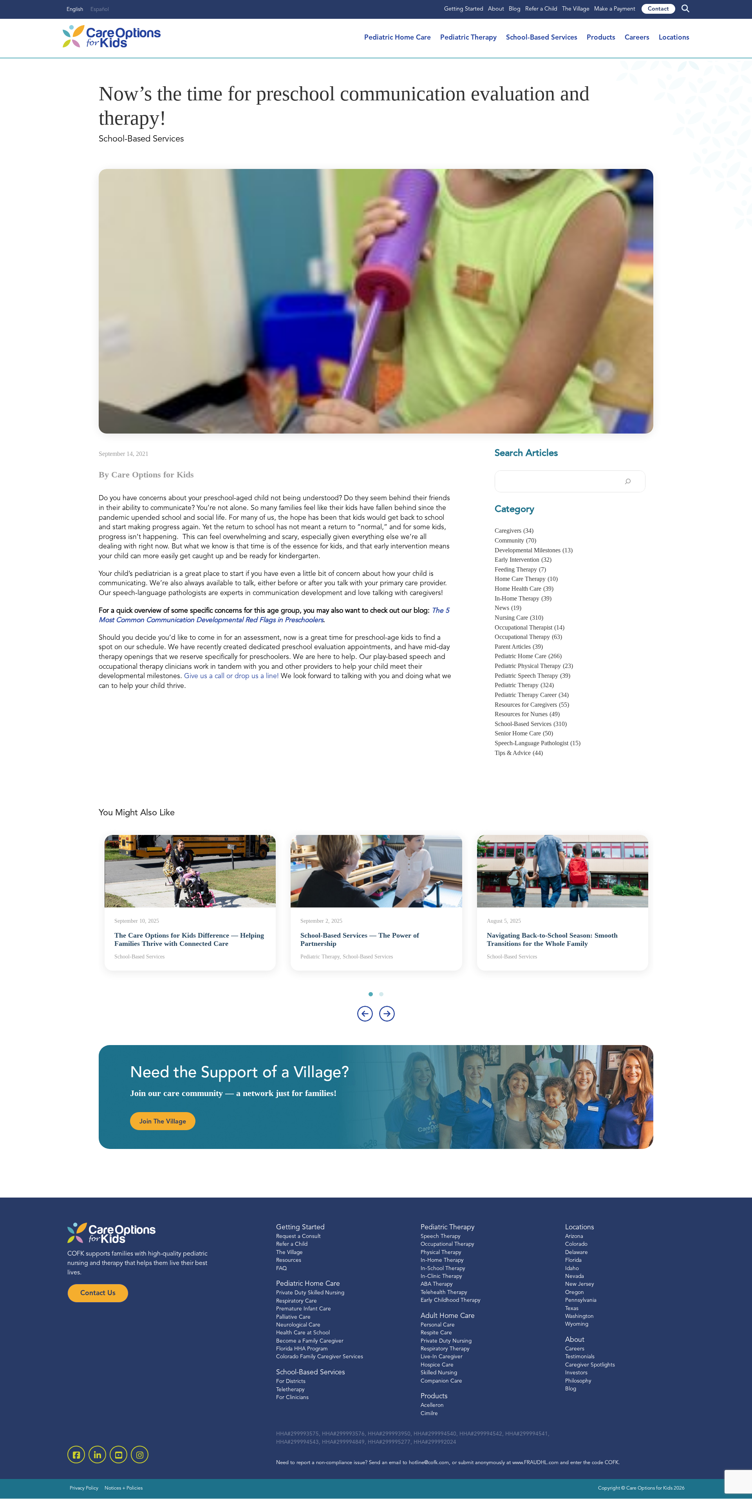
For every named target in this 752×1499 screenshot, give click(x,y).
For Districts (291, 1381)
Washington (579, 1316)
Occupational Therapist (529, 627)
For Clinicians (292, 1397)
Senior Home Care (524, 733)
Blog (515, 9)
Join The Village (162, 1122)
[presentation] (365, 1014)
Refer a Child (541, 9)
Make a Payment (614, 9)
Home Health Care (524, 588)
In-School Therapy (443, 1268)
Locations (674, 37)
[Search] (628, 481)
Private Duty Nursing (446, 1341)
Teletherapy (290, 1389)
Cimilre (429, 1413)
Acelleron (432, 1405)
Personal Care (438, 1325)
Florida (573, 1260)
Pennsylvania (581, 1300)
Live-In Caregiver (442, 1356)
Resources (288, 1260)
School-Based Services (541, 37)
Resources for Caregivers (532, 704)
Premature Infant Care (303, 1309)
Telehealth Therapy (444, 1292)
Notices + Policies (124, 1488)
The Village (575, 9)
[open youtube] (118, 1454)
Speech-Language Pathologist (537, 743)
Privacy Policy (84, 1488)
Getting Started (463, 9)
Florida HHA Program (302, 1349)
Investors (576, 1373)
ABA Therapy (437, 1284)
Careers (637, 37)
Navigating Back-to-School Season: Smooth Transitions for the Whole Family (552, 939)
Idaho (572, 1268)
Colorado (576, 1244)
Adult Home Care (448, 1316)
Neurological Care (298, 1325)
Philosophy (578, 1381)
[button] (371, 994)
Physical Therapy (441, 1252)
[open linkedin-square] (97, 1454)
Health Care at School (303, 1333)
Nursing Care (519, 617)
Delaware (576, 1252)
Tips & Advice (519, 753)
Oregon (574, 1292)
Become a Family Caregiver (309, 1341)
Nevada (574, 1276)
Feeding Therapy (520, 569)
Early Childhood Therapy (451, 1300)
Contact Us (98, 1293)
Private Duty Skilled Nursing (310, 1293)
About (496, 9)
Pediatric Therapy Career (532, 694)
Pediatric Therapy (468, 37)
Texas (571, 1308)
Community (515, 540)
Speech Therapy (441, 1236)
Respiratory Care (296, 1301)
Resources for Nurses (527, 714)
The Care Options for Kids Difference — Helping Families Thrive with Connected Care (189, 939)
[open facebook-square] (76, 1454)
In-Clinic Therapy (441, 1276)
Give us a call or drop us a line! (231, 676)
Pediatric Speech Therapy (532, 675)
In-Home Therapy (523, 598)
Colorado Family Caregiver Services (319, 1356)
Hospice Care (437, 1365)
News (508, 607)
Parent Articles (519, 646)
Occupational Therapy (528, 636)
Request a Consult (298, 1236)
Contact (658, 9)
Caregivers (514, 530)
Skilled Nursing (439, 1373)
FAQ (281, 1268)
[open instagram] (139, 1454)
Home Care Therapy (526, 578)
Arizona (574, 1236)
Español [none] (99, 9)
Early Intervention (523, 559)
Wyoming (576, 1324)
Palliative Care (293, 1317)
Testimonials (580, 1356)
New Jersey (579, 1284)
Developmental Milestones (534, 550)
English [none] (75, 9)
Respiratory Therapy (445, 1349)
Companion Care (441, 1381)
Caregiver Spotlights (590, 1365)
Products (601, 37)
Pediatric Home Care (397, 37)
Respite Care (436, 1333)
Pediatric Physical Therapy (534, 665)
